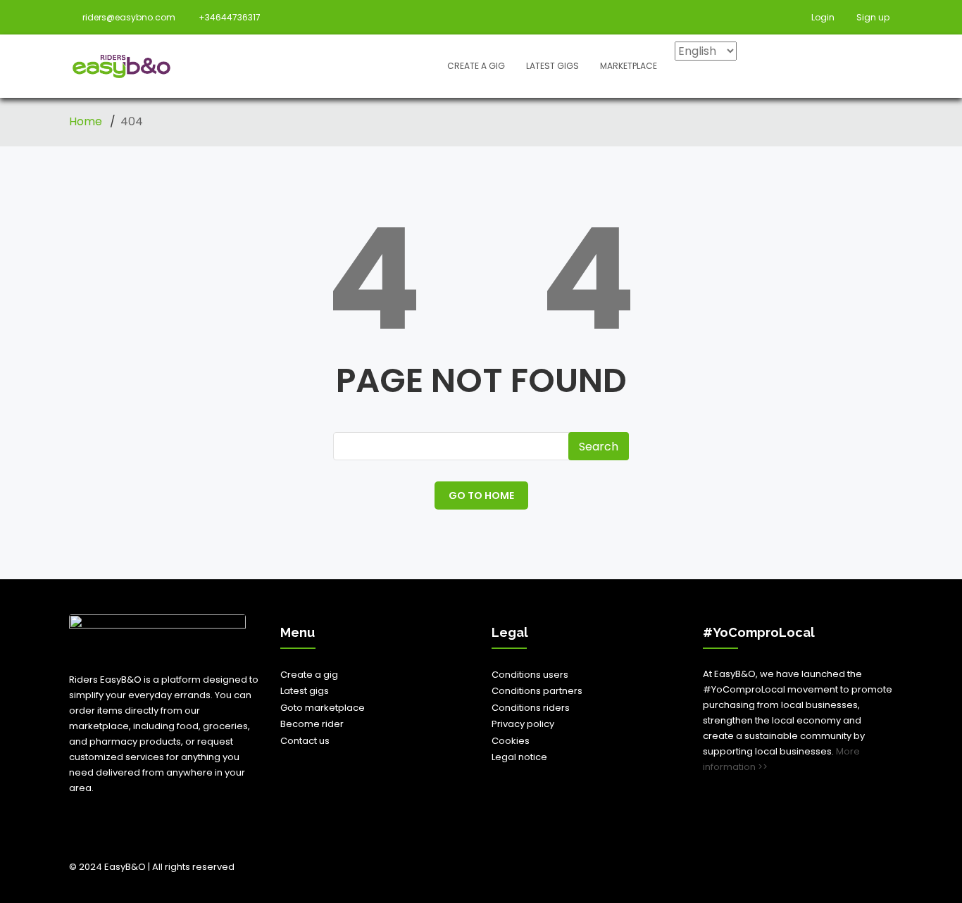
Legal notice (519, 757)
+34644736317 (230, 17)
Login (822, 17)
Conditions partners (537, 690)
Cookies (511, 740)
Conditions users (530, 674)
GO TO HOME (481, 495)
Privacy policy (523, 724)
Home (87, 121)
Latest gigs (552, 66)
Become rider (312, 724)
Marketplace (628, 66)
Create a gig (476, 66)
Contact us (305, 740)
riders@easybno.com (128, 17)
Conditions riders (531, 707)
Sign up (871, 17)
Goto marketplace (322, 707)
